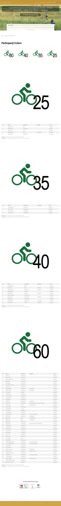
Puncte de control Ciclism (19, 27)
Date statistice (30, 29)
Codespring (58, 503)
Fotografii (34, 27)
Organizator (50, 27)
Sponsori (39, 27)
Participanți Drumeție (29, 25)
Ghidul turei (29, 27)
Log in (56, 496)
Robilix (22, 503)
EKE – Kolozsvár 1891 (5, 2)
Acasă (36, 2)
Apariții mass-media (18, 25)
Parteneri (44, 27)
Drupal (33, 503)
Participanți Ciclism (38, 25)
